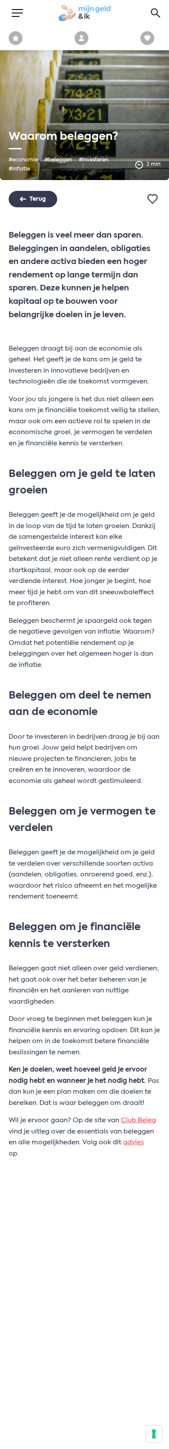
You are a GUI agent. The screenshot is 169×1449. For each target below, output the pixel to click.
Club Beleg (138, 1120)
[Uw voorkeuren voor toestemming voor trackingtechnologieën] (154, 1434)
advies (133, 1142)
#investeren (93, 160)
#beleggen (58, 160)
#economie (23, 160)
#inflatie (19, 169)
